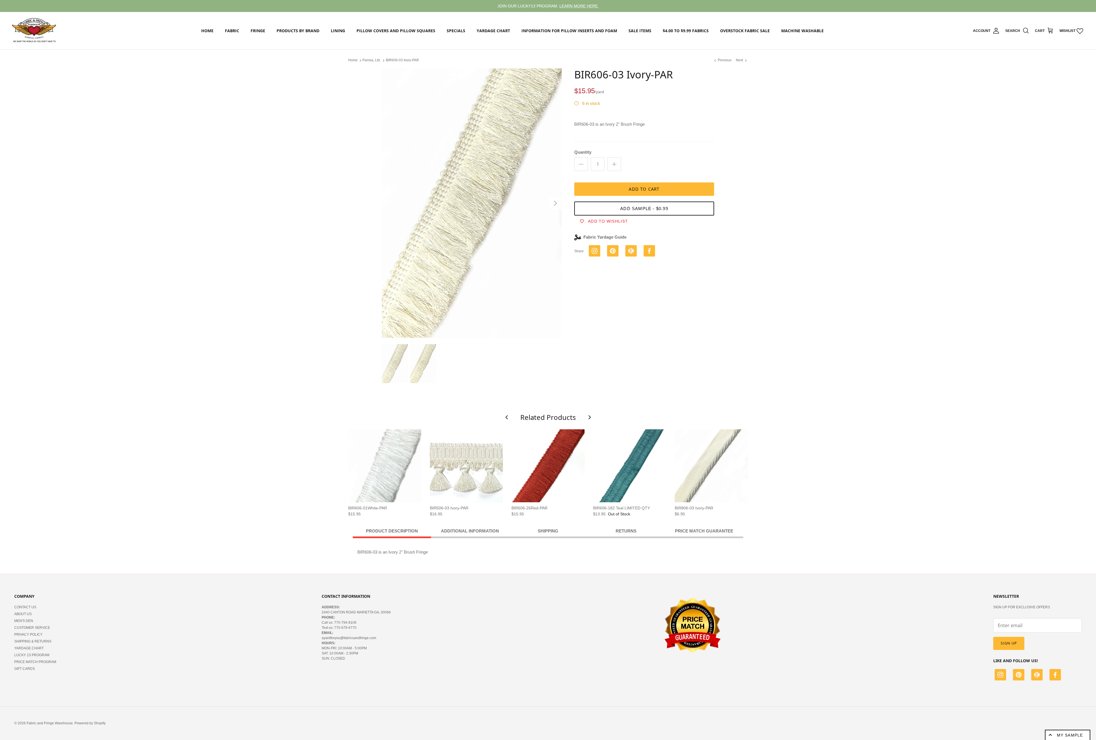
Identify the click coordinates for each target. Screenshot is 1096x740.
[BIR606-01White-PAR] (384, 465)
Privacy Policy (28, 635)
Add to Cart (644, 189)
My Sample (1070, 735)
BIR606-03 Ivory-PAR (402, 60)
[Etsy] (1037, 675)
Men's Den (23, 621)
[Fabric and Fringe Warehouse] (34, 31)
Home (207, 30)
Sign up (1009, 643)
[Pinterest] (1019, 675)
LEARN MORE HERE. (579, 6)
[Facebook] (1055, 675)
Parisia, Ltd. (371, 60)
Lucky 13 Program (31, 655)
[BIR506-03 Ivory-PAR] (466, 465)
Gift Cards (24, 669)
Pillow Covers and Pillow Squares (395, 30)
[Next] (555, 203)
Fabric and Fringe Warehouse (50, 723)
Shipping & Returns (32, 641)
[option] (472, 203)
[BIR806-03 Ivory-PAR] (711, 465)
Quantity (582, 152)
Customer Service (32, 628)
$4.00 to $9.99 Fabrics (686, 30)
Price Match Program (35, 662)
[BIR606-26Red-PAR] (548, 465)
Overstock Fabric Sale (745, 30)
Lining (338, 30)
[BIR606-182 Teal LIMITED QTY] (629, 465)
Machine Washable (802, 30)
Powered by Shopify (90, 723)
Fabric (232, 30)
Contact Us (25, 607)
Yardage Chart (493, 30)
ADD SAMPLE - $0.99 (644, 208)
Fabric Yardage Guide (604, 237)
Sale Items (639, 30)
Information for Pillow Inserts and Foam (569, 30)
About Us (23, 614)
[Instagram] (1000, 675)
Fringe (258, 30)
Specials (456, 30)
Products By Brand (298, 30)
